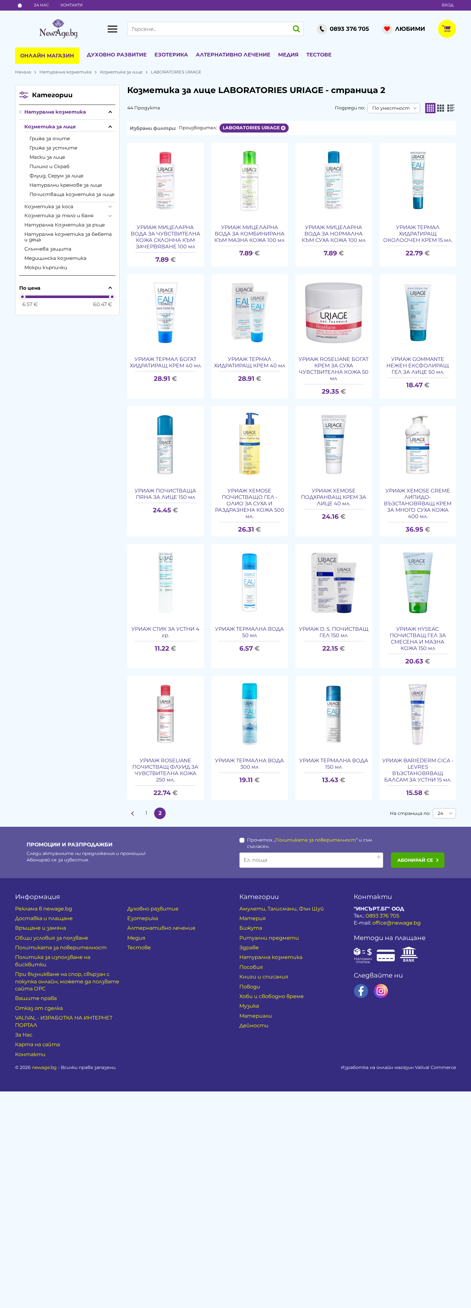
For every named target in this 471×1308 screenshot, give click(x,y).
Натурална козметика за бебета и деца (68, 237)
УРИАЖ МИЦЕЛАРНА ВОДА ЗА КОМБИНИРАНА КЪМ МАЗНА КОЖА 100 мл (249, 233)
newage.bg (44, 1067)
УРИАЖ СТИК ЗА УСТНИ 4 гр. (165, 632)
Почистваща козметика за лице (71, 194)
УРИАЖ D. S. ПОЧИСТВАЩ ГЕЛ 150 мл (333, 632)
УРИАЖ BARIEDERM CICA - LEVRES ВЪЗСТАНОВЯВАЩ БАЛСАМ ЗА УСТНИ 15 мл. (417, 770)
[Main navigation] (112, 29)
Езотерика (171, 55)
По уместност (391, 108)
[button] (430, 108)
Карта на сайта (37, 1044)
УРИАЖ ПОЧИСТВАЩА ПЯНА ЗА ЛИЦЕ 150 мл (165, 494)
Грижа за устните (53, 148)
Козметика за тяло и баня (59, 215)
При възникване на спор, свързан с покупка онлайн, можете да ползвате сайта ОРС (67, 981)
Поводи (249, 987)
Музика (249, 1006)
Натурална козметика (65, 71)
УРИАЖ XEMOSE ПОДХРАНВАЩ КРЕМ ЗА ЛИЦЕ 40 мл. (333, 497)
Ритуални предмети (269, 938)
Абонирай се (415, 860)
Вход (447, 5)
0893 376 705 (382, 916)
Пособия (251, 967)
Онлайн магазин (47, 56)
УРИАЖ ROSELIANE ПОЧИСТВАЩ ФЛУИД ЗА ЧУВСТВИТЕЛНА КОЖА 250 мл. (165, 770)
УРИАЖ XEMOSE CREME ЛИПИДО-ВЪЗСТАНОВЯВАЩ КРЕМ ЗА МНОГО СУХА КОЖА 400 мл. (417, 503)
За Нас (41, 5)
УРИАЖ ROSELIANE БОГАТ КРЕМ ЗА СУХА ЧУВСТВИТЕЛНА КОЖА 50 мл (333, 368)
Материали (255, 1016)
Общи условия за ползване (51, 938)
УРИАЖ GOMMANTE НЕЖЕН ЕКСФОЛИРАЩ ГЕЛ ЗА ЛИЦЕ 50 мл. (417, 365)
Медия (288, 55)
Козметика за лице (121, 71)
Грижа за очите (49, 138)
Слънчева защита (47, 249)
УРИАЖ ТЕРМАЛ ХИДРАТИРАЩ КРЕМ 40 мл (249, 362)
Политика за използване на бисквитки (52, 960)
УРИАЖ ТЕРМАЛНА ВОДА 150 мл (333, 763)
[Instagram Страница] (381, 991)
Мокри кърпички (45, 267)
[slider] (22, 297)
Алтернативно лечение (233, 55)
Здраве (249, 948)
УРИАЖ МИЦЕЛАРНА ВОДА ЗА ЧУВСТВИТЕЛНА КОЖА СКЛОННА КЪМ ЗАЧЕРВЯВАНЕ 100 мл (165, 237)
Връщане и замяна (40, 928)
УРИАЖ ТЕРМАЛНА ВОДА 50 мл (249, 632)
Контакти (72, 5)
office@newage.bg (396, 923)
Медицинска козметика (55, 258)
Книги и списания (263, 977)
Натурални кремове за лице (65, 185)
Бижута (250, 928)
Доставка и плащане (44, 918)
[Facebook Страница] (361, 991)
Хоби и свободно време (271, 996)
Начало (23, 71)
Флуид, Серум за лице (56, 176)
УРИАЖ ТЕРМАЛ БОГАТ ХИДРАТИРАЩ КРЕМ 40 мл (165, 362)
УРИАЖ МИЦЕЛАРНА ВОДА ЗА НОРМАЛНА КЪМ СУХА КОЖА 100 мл (334, 233)
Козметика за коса (48, 206)
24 (440, 813)
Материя (252, 918)
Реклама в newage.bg (43, 909)
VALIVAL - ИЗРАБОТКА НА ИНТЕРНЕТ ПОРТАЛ (63, 1021)
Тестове (319, 55)
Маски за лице (47, 157)
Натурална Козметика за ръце (64, 225)
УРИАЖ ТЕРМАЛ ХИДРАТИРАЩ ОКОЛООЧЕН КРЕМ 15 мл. (417, 233)
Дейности (254, 1025)
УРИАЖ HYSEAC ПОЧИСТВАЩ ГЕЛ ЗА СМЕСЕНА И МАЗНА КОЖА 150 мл (418, 638)
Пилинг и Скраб (49, 166)
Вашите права (36, 998)
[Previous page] (133, 813)
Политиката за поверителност (315, 840)
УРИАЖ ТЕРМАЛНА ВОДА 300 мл (249, 763)
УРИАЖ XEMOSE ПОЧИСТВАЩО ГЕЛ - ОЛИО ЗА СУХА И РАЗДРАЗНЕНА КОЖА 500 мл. (249, 503)
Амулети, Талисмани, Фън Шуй (281, 909)
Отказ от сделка (39, 1008)
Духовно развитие (117, 55)
